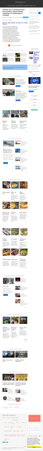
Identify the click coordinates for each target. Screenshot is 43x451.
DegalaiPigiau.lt (31, 435)
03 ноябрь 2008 (9, 17)
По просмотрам (16, 405)
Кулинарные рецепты (6, 183)
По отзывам (5, 405)
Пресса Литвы (19, 425)
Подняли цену (18, 91)
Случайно (10, 405)
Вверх (38, 435)
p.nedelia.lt (36, 434)
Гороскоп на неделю (34, 78)
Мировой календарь (20, 374)
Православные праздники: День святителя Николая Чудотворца (20, 382)
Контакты (8, 416)
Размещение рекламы (14, 416)
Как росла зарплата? (19, 80)
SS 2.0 (10, 447)
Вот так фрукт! (14, 239)
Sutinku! (34, 447)
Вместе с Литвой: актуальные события (8, 143)
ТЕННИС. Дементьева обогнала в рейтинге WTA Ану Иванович (11, 54)
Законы (22, 429)
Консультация (6, 79)
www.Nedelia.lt (20, 2)
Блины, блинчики (23, 212)
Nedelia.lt (4, 416)
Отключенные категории (28, 5)
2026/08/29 (17, 76)
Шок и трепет (6, 286)
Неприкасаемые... (15, 327)
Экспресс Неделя (5, 182)
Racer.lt (35, 435)
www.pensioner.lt (31, 434)
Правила (18, 429)
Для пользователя (34, 99)
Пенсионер (6, 141)
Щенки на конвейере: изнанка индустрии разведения (24, 288)
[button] (4, 323)
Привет (4, 17)
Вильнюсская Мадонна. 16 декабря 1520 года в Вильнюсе (11, 397)
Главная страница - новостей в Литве (14, 5)
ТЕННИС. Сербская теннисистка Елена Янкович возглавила (24, 54)
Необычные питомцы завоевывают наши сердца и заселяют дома (24, 303)
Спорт (34, 5)
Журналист (5, 80)
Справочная (6, 429)
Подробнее (18, 100)
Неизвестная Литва (7, 350)
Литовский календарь (8, 374)
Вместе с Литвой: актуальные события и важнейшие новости (7, 151)
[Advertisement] (22, 106)
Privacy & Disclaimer (20, 446)
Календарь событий (7, 373)
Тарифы (10, 429)
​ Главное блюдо (14, 259)
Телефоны (14, 429)
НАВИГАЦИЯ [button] (21, 3)
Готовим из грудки (6, 259)
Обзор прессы (6, 425)
